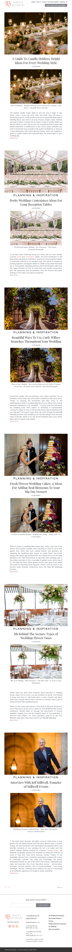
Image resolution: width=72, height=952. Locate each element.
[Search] (67, 2)
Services (51, 921)
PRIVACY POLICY (33, 949)
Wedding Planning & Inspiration (57, 924)
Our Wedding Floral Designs (56, 915)
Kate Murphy (36, 66)
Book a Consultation (54, 929)
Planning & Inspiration (36, 195)
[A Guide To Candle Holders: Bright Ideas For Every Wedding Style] (36, 33)
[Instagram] (13, 926)
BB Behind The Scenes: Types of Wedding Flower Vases (36, 636)
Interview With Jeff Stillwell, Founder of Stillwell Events (36, 784)
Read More (14, 421)
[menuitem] (33, 2)
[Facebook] (9, 926)
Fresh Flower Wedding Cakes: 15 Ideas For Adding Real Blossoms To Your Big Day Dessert (36, 487)
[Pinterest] (16, 926)
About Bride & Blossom (55, 918)
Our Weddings (52, 926)
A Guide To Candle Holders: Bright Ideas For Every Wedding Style (36, 61)
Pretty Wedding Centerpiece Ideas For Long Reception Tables (36, 202)
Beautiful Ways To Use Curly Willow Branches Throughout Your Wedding (36, 339)
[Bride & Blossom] (13, 917)
